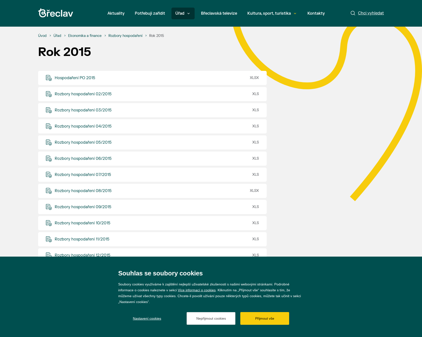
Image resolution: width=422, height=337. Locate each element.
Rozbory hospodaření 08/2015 (83, 190)
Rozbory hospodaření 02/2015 (83, 94)
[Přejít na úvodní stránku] (55, 12)
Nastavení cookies (147, 318)
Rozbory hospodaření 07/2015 (83, 174)
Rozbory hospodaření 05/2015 (83, 142)
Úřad (179, 13)
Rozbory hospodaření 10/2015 (82, 223)
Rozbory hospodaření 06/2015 (83, 158)
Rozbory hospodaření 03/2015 (83, 110)
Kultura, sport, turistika (269, 13)
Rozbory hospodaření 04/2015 (83, 126)
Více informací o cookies (197, 290)
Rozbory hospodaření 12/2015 (82, 255)
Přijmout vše (264, 318)
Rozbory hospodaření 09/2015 (83, 207)
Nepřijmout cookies (211, 318)
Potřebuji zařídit (150, 13)
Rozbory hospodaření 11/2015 (82, 239)
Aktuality (116, 13)
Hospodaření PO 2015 (75, 78)
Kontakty (316, 13)
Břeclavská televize (219, 13)
